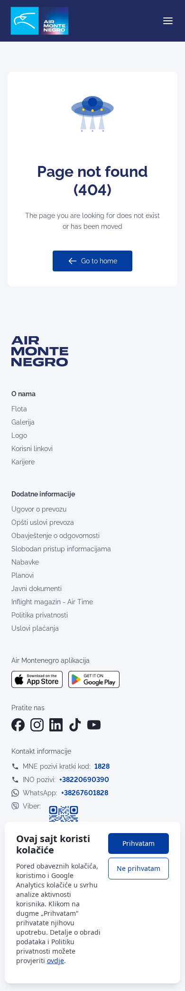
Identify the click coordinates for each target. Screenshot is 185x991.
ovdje (55, 960)
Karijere (23, 462)
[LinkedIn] (56, 724)
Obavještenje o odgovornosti (55, 535)
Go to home (99, 261)
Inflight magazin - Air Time (52, 602)
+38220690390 (84, 779)
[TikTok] (75, 724)
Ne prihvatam (138, 868)
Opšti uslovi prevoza (42, 522)
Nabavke (25, 562)
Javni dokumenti (36, 588)
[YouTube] (94, 724)
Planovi (22, 575)
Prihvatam (138, 843)
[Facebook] (18, 724)
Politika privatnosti (39, 615)
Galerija (23, 422)
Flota (19, 409)
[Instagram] (37, 724)
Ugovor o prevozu (38, 509)
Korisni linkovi (32, 448)
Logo (19, 435)
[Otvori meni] (168, 20)
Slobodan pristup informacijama (61, 549)
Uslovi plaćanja (35, 628)
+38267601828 (84, 793)
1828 (102, 766)
